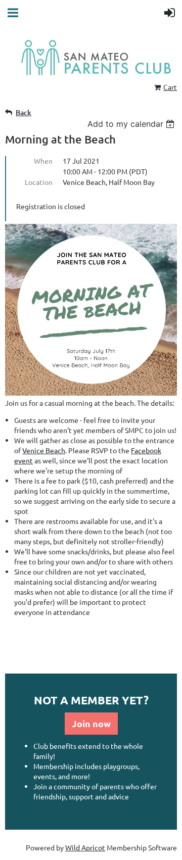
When (43, 160)
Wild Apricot (85, 847)
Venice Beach (43, 450)
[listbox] (132, 124)
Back (23, 112)
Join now (91, 723)
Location (39, 181)
